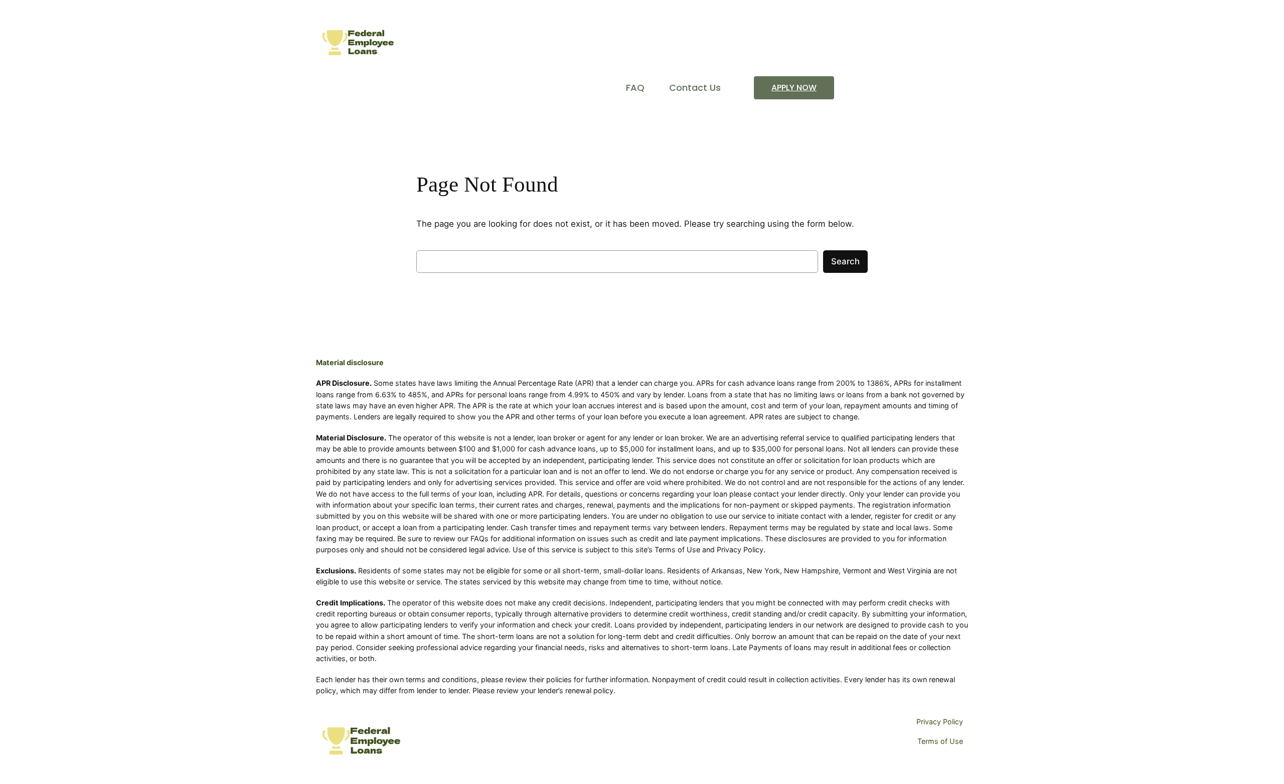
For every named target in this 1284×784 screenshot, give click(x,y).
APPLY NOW (794, 87)
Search (845, 261)
